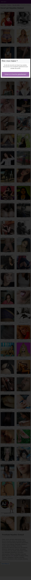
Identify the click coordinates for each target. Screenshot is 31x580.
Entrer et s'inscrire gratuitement (15, 74)
